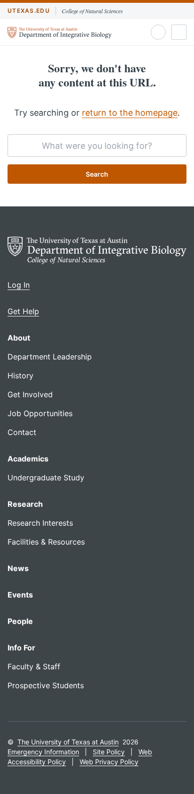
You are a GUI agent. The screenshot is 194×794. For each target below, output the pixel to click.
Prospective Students (46, 685)
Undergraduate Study (46, 477)
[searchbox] (97, 145)
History (20, 375)
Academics (28, 458)
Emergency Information (43, 752)
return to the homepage (130, 113)
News (18, 568)
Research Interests (40, 523)
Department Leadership (50, 356)
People (20, 621)
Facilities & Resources (46, 541)
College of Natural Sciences (92, 11)
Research (25, 504)
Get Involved (30, 394)
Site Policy (109, 752)
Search (97, 174)
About (19, 337)
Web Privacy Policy (109, 762)
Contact (22, 432)
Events (20, 594)
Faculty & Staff (34, 666)
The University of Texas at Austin (68, 742)
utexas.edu (29, 10)
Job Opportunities (40, 413)
